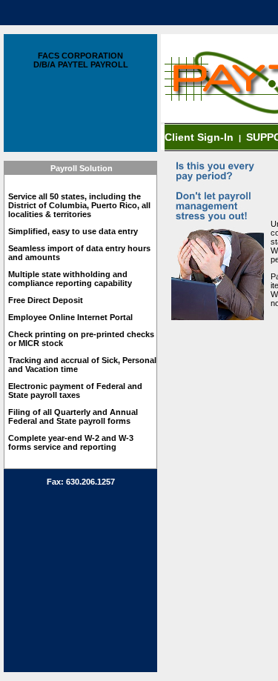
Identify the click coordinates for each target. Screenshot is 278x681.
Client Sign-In (200, 137)
